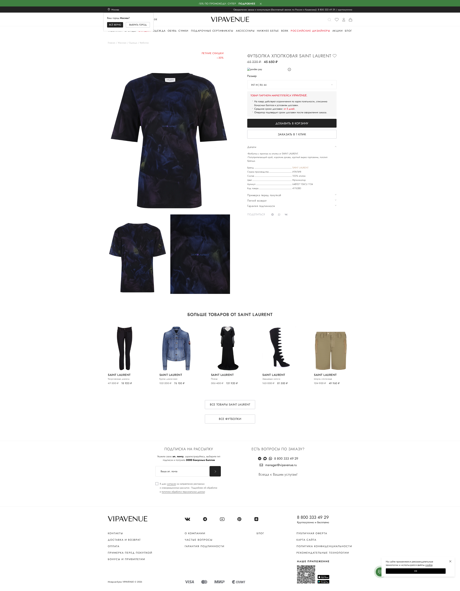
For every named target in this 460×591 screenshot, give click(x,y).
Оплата (113, 546)
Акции (337, 31)
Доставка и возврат (124, 540)
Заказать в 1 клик (292, 134)
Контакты (115, 533)
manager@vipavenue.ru (281, 465)
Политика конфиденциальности (324, 546)
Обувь (172, 31)
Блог (348, 31)
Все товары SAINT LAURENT (230, 404)
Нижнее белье (268, 31)
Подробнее (246, 3)
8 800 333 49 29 (326, 9)
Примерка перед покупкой (130, 553)
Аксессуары (245, 31)
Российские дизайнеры (310, 31)
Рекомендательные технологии (322, 553)
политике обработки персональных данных (183, 491)
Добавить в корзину (291, 123)
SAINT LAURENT (300, 167)
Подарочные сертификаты (212, 31)
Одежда (159, 31)
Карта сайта (306, 540)
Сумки (183, 31)
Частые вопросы (199, 540)
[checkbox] (186, 488)
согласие (171, 483)
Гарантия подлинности (204, 546)
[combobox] (292, 84)
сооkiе (429, 565)
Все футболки (230, 419)
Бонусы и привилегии (126, 559)
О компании (195, 533)
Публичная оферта (311, 533)
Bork (285, 31)
